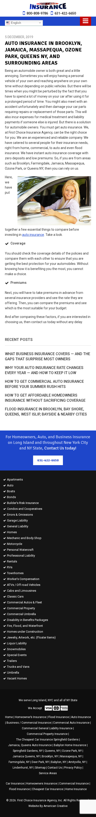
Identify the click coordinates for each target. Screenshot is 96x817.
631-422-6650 (65, 13)
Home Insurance (76, 789)
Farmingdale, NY (19, 762)
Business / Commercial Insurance (29, 722)
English (15, 22)
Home (9, 717)
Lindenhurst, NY (23, 767)
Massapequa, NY (71, 756)
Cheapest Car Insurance (47, 789)
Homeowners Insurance (41, 783)
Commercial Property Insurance (47, 734)
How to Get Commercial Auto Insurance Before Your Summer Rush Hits (44, 384)
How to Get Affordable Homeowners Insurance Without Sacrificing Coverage (45, 398)
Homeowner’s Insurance (30, 717)
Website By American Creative (48, 806)
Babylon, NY (58, 762)
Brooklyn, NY (50, 756)
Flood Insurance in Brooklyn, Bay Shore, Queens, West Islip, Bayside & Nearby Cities (46, 411)
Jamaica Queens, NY (26, 756)
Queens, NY (52, 750)
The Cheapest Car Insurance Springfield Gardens (47, 739)
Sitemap (40, 767)
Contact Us (55, 767)
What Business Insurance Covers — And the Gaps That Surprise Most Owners (47, 356)
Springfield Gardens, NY (28, 750)
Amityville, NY (77, 762)
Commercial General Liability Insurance (47, 728)
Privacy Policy (73, 767)
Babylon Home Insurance (70, 745)
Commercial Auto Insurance (71, 722)
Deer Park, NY (40, 762)
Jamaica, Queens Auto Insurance (30, 745)
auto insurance (33, 235)
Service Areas (48, 773)
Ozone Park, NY (72, 750)
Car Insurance (15, 783)
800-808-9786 (37, 13)
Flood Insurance (58, 717)
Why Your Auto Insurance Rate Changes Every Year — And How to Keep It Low (44, 370)
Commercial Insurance (74, 783)
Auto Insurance (81, 717)
